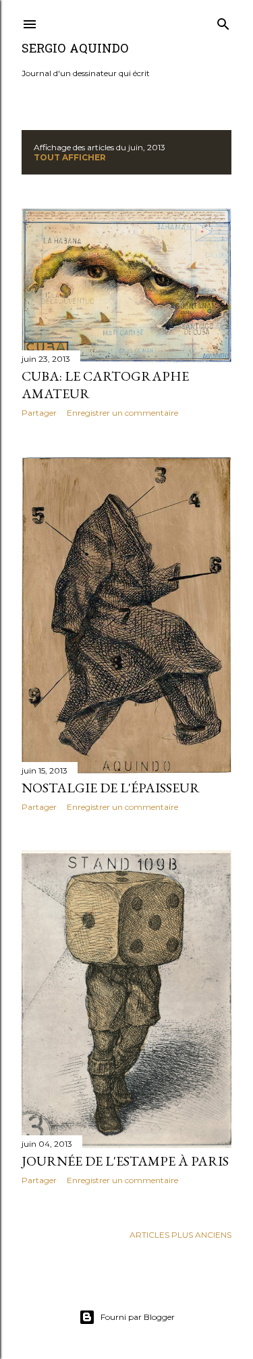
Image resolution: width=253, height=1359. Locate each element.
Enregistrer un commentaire (122, 413)
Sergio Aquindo (75, 49)
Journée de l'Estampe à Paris (125, 1161)
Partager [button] (39, 413)
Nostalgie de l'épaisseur (111, 787)
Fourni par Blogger (138, 1317)
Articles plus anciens (180, 1235)
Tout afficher (70, 157)
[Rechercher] (223, 21)
